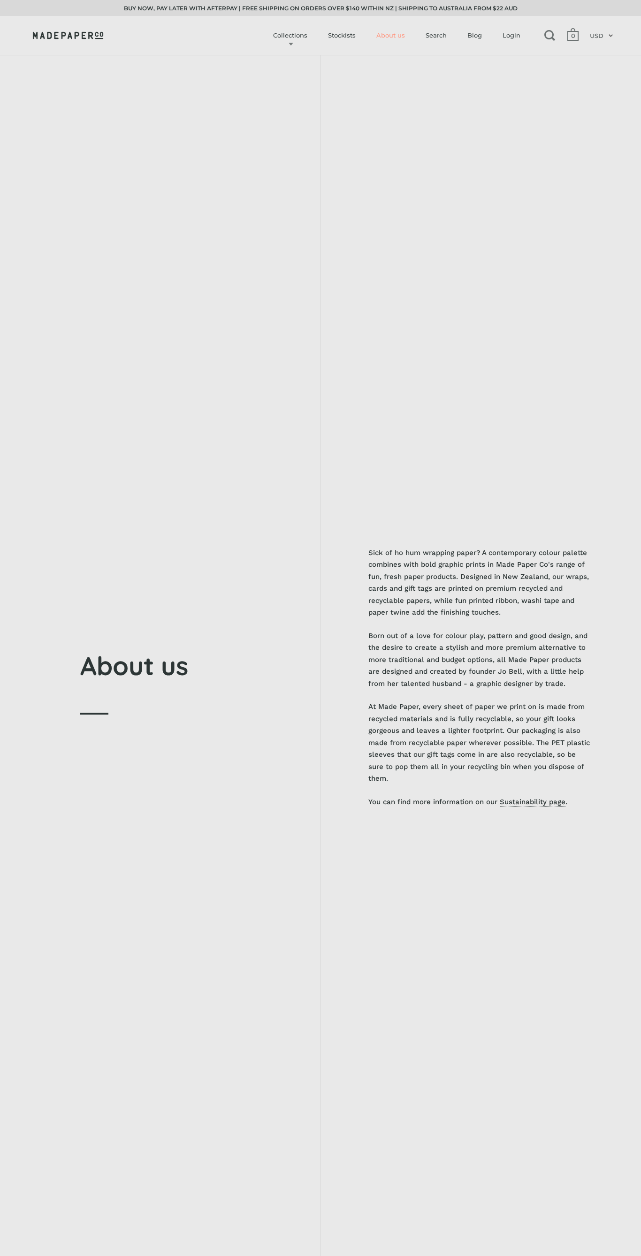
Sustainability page (532, 802)
